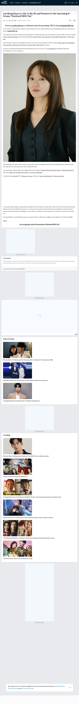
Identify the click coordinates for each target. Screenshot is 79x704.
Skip (76, 334)
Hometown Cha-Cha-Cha (20, 45)
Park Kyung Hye (59, 176)
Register (10, 269)
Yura (40, 176)
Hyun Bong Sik (47, 176)
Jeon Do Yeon (37, 37)
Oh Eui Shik (54, 37)
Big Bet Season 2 (68, 170)
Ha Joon (29, 176)
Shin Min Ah (52, 48)
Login (4, 269)
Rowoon (24, 176)
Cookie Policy (60, 686)
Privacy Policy (12, 688)
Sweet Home (32, 45)
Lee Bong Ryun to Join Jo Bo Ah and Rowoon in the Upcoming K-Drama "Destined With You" (36, 14)
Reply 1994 (40, 45)
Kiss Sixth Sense (55, 170)
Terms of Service (28, 688)
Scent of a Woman (36, 172)
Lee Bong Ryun (17, 26)
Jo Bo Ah (15, 176)
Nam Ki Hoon (46, 170)
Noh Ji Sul (12, 172)
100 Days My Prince (22, 172)
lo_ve (6, 20)
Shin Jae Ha (62, 37)
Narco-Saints (62, 43)
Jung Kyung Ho (46, 37)
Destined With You (67, 26)
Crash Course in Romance (11, 37)
